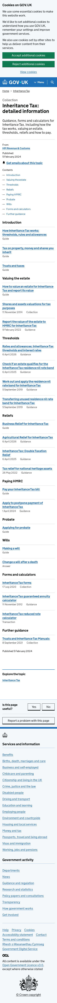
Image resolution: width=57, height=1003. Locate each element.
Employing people (13, 811)
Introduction (13, 175)
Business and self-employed (20, 767)
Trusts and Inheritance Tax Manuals (26, 638)
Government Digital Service (20, 949)
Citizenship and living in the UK (22, 780)
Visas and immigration (16, 843)
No (50, 707)
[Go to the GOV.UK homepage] (15, 82)
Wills (9, 204)
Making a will (11, 548)
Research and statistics (17, 889)
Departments (11, 870)
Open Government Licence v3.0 (22, 965)
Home (5, 90)
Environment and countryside (21, 818)
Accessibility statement (17, 935)
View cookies (28, 71)
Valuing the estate (16, 179)
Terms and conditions (16, 939)
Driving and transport (16, 799)
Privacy (16, 930)
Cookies (29, 930)
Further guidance (15, 213)
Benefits (7, 754)
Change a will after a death (20, 562)
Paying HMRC (14, 194)
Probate (10, 199)
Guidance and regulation (18, 883)
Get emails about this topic (24, 163)
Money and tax (11, 830)
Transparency (11, 902)
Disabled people (13, 792)
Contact (41, 935)
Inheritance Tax (21, 90)
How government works (17, 908)
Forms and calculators (18, 209)
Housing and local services (19, 824)
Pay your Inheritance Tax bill (21, 489)
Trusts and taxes (13, 266)
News (6, 877)
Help (5, 930)
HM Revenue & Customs (16, 148)
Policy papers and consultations (23, 896)
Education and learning (17, 805)
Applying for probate (16, 527)
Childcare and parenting (18, 773)
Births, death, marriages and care (24, 761)
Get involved (10, 915)
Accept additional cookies (28, 55)
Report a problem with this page (28, 720)
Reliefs (10, 189)
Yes (36, 707)
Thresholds (12, 184)
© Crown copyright (28, 995)
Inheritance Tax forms (16, 583)
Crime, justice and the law (19, 786)
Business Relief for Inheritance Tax (25, 424)
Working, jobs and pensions (20, 849)
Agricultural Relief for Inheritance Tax (27, 437)
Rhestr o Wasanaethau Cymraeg (23, 944)
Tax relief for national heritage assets (27, 468)
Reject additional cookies (28, 64)
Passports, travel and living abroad (24, 837)
